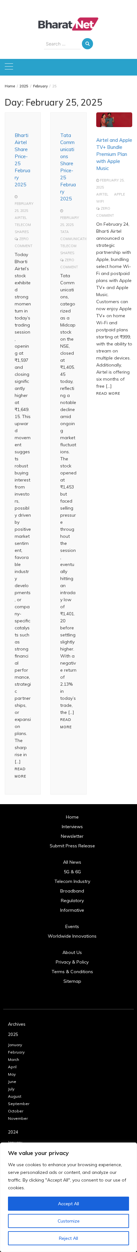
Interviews (72, 826)
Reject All (68, 1238)
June (12, 1081)
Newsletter (72, 836)
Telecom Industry (72, 881)
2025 (13, 1034)
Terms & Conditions (72, 971)
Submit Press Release (72, 846)
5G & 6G (72, 872)
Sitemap (72, 981)
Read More (108, 393)
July (11, 1088)
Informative (72, 910)
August (14, 1096)
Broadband (72, 891)
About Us (72, 952)
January (15, 1044)
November (18, 1118)
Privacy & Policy (72, 962)
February (16, 1052)
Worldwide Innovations (72, 936)
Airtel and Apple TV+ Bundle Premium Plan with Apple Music (114, 154)
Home (72, 817)
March (13, 1059)
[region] (68, 1197)
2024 (13, 1132)
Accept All (68, 1204)
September (18, 1103)
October (15, 1111)
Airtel (21, 217)
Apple (119, 194)
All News (72, 862)
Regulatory (72, 900)
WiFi (100, 201)
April (12, 1066)
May (12, 1074)
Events (72, 926)
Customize (69, 1221)
